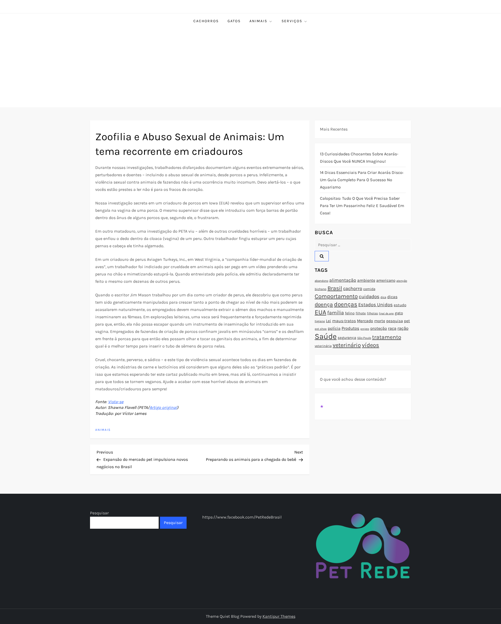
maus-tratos (344, 321)
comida (369, 289)
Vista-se (115, 401)
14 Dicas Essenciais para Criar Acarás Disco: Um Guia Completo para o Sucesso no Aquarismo (361, 180)
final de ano (386, 313)
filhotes (372, 313)
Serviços (292, 21)
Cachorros (206, 21)
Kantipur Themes (279, 616)
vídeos (370, 345)
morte (379, 321)
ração (402, 328)
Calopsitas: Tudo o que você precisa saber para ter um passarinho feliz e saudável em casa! (362, 205)
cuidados (369, 296)
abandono (321, 280)
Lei (328, 321)
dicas (392, 296)
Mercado (365, 321)
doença (324, 304)
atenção (401, 280)
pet (407, 321)
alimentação (342, 280)
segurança (347, 337)
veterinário (347, 345)
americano (385, 280)
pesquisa (394, 321)
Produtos (350, 328)
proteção (378, 328)
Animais (258, 21)
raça (392, 328)
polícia (334, 328)
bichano (320, 289)
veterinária (323, 346)
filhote (361, 313)
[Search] (322, 256)
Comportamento (336, 296)
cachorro (352, 288)
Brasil (334, 288)
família (335, 313)
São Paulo (364, 338)
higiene (320, 321)
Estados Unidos (375, 305)
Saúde (326, 336)
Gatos (234, 21)
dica (383, 297)
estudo (400, 305)
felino (350, 313)
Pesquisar (99, 512)
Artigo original (163, 407)
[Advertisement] (250, 68)
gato (399, 313)
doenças (345, 304)
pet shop (321, 329)
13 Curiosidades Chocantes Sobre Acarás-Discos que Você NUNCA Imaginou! (359, 157)
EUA (320, 312)
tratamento (386, 337)
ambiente (366, 280)
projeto (364, 329)
